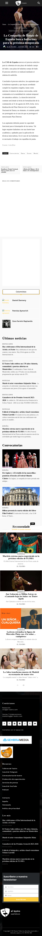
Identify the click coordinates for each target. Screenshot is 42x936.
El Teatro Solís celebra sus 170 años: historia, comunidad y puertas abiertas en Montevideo (20, 366)
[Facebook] (14, 55)
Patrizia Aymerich (20, 311)
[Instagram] (9, 724)
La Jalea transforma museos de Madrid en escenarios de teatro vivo (21, 673)
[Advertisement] (21, 262)
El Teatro (12, 47)
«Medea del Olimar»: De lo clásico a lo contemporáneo (31, 169)
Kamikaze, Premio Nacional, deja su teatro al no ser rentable (9, 170)
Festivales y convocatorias (20, 31)
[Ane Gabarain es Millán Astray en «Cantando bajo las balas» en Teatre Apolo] (21, 580)
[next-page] (23, 685)
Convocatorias (14, 153)
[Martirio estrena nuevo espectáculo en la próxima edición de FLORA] (21, 542)
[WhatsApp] (24, 55)
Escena (29, 153)
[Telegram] (20, 724)
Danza (4, 24)
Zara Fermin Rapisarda (22, 321)
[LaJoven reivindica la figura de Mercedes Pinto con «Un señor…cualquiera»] (21, 618)
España (24, 28)
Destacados (7, 344)
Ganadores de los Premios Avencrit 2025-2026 (20, 844)
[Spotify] (15, 724)
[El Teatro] (5, 47)
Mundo (36, 153)
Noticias (6, 380)
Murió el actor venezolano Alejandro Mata (19, 383)
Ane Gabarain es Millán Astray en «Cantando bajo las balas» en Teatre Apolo (21, 596)
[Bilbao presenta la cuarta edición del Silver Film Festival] (21, 496)
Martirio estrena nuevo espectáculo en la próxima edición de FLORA (21, 557)
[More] (35, 55)
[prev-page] (18, 685)
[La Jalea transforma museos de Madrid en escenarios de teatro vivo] (21, 658)
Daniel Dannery (19, 300)
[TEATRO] (21, 3)
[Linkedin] (30, 55)
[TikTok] (25, 724)
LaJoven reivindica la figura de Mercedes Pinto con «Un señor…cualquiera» (21, 634)
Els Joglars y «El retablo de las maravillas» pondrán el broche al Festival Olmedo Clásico (19, 475)
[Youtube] (35, 724)
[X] (19, 55)
